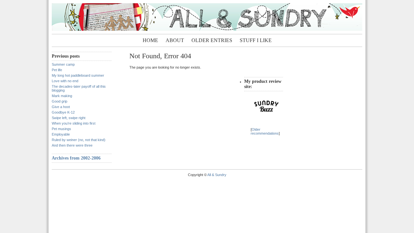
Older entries (211, 40)
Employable (61, 134)
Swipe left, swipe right (68, 118)
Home (150, 40)
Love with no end (65, 81)
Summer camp (63, 64)
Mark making (62, 96)
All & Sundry (216, 175)
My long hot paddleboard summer (78, 75)
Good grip (59, 101)
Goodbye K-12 (63, 112)
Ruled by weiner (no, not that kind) (78, 140)
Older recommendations (265, 131)
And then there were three (72, 145)
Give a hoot (61, 107)
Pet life (57, 70)
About (175, 40)
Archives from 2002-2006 (76, 158)
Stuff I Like (256, 40)
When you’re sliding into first (73, 123)
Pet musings (61, 129)
